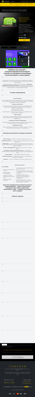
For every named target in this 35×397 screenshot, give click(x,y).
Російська (30, 386)
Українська (26, 386)
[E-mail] (5, 382)
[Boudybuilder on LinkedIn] (15, 366)
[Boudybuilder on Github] (12, 366)
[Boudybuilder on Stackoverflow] (10, 366)
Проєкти (16, 3)
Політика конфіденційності (7, 386)
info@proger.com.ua (27, 381)
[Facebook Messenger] (13, 382)
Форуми (20, 3)
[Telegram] (17, 366)
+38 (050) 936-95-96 (27, 383)
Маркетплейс (5, 3)
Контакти (17, 5)
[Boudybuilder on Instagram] (23, 366)
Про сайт (30, 3)
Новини (25, 3)
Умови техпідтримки (21, 386)
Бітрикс (12, 1)
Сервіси (11, 3)
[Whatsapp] (8, 382)
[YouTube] (25, 366)
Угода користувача (14, 386)
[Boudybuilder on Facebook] (20, 366)
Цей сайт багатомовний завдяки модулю (17, 357)
